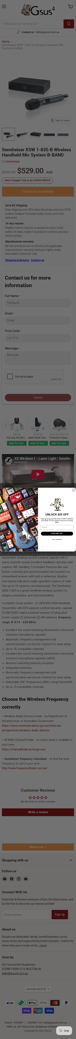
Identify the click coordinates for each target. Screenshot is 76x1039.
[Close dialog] (73, 490)
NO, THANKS (57, 539)
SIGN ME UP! (57, 533)
